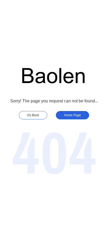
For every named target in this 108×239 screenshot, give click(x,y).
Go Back (33, 115)
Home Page (72, 115)
